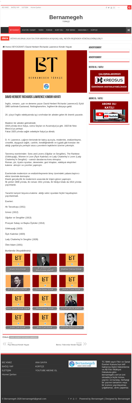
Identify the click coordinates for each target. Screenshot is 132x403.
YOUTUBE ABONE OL (46, 370)
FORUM (49, 30)
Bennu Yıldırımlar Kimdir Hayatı (69, 344)
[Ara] (129, 7)
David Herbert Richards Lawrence (24, 337)
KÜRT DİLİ (59, 30)
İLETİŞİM (25, 7)
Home (8, 47)
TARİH (40, 30)
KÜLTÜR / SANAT (29, 30)
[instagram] (114, 7)
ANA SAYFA (5, 29)
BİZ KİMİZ (5, 7)
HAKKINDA (82, 30)
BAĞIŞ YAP (15, 7)
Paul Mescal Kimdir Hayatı (18, 344)
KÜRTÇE (94, 30)
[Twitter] (109, 7)
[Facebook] (106, 7)
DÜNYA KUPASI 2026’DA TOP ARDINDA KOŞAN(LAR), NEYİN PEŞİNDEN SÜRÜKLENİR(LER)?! (56, 38)
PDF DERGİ (70, 30)
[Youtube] (111, 7)
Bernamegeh (66, 17)
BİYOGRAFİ (14, 30)
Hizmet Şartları (36, 7)
